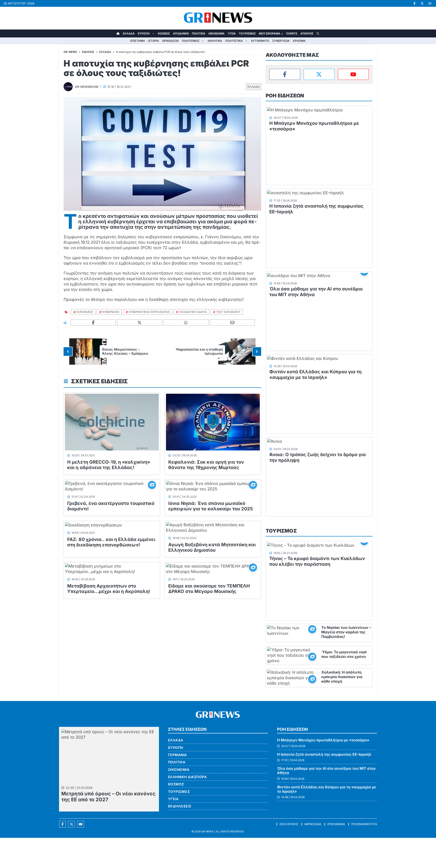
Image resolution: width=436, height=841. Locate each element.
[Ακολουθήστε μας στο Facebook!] (414, 3)
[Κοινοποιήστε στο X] (139, 322)
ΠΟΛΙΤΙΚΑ (198, 33)
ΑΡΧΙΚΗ (118, 33)
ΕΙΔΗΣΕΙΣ (88, 52)
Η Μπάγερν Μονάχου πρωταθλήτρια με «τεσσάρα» (323, 740)
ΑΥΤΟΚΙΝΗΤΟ (260, 40)
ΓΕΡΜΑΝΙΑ (177, 755)
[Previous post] (68, 351)
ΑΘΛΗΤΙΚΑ (215, 40)
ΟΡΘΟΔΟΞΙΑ (170, 40)
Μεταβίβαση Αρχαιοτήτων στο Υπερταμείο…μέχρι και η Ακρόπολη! (108, 588)
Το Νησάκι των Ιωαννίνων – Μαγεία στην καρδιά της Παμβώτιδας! (346, 632)
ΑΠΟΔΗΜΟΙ (181, 33)
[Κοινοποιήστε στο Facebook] (93, 322)
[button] (318, 33)
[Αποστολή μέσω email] (232, 322)
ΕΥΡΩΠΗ (144, 33)
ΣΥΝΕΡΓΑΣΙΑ (281, 40)
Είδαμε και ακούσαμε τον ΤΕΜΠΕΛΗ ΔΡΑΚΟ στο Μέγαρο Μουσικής (209, 588)
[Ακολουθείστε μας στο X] (71, 824)
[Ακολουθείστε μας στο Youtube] (80, 824)
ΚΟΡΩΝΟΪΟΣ (85, 312)
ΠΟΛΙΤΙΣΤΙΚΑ (234, 40)
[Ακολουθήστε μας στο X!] (422, 3)
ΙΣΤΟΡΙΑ (153, 40)
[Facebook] (284, 74)
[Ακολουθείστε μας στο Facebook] (62, 824)
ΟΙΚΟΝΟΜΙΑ (216, 33)
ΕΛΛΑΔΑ (129, 33)
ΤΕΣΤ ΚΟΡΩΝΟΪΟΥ (228, 312)
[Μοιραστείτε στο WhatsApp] (186, 322)
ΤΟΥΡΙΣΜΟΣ (247, 33)
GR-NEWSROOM (86, 87)
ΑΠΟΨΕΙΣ (306, 33)
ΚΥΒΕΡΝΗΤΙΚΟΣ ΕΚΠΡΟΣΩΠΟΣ (149, 312)
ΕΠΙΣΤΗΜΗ (137, 40)
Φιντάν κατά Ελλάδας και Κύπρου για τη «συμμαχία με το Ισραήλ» (315, 374)
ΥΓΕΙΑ (232, 33)
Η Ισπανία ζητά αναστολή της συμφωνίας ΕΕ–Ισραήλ (324, 754)
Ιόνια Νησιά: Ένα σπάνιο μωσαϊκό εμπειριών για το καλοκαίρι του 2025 (210, 506)
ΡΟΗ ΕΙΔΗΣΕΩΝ (285, 95)
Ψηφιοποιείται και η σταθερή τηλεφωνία (199, 351)
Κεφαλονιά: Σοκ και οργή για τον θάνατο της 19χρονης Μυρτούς (206, 464)
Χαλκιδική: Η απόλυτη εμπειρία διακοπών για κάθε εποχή (341, 677)
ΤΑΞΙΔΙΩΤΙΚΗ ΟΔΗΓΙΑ (193, 312)
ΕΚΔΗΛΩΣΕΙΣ (179, 806)
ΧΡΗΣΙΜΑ (299, 40)
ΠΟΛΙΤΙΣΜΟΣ (190, 40)
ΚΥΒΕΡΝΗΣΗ (110, 312)
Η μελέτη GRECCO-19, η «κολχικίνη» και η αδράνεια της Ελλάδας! (108, 464)
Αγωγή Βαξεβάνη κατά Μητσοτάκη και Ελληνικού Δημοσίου (212, 547)
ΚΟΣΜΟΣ (164, 33)
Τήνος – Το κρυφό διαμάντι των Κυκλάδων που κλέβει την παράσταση (317, 561)
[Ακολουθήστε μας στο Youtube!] (430, 3)
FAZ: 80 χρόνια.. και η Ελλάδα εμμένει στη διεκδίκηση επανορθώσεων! (111, 542)
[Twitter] (319, 74)
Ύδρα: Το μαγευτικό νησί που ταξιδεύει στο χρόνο (344, 654)
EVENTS (291, 33)
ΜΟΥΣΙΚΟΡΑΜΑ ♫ (271, 33)
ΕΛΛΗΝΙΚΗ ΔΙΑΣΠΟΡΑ (187, 777)
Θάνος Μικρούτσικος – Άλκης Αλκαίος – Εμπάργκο (125, 351)
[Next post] (257, 351)
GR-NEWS (207, 831)
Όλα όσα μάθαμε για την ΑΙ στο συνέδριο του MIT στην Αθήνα (326, 770)
